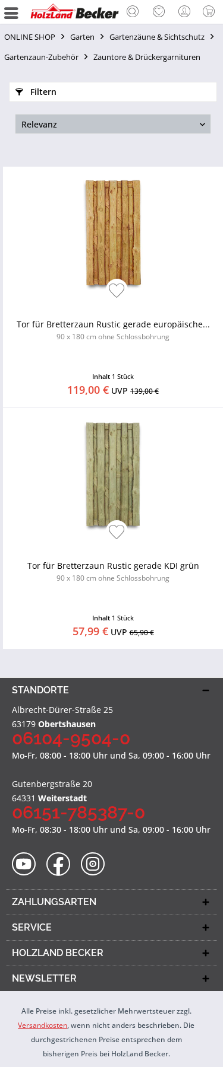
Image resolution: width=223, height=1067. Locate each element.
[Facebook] (62, 864)
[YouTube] (27, 864)
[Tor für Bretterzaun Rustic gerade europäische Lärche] (113, 232)
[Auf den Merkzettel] (117, 291)
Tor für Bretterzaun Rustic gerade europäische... (113, 330)
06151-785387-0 (78, 812)
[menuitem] (133, 12)
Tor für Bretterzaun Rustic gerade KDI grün (113, 571)
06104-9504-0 (71, 738)
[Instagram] (96, 864)
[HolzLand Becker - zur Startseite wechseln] (74, 12)
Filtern (42, 91)
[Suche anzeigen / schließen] (133, 13)
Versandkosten (42, 1025)
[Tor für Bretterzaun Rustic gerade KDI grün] (113, 473)
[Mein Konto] (185, 12)
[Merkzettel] (159, 12)
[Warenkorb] (211, 12)
